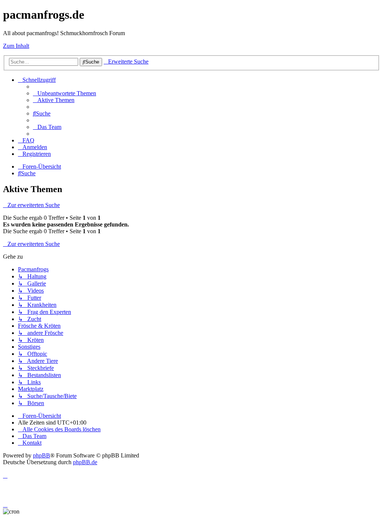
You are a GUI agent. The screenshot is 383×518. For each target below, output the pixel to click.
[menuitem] (64, 93)
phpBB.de (85, 462)
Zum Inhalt (16, 46)
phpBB (41, 455)
